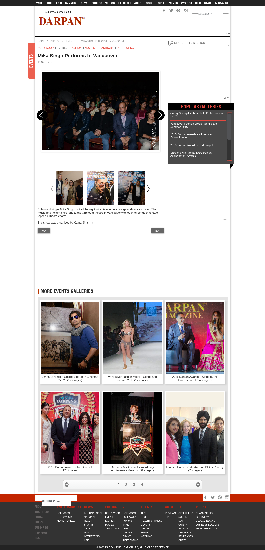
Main (181, 521)
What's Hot (44, 3)
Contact (40, 517)
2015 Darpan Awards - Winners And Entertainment (192, 136)
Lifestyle (124, 3)
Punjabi (127, 521)
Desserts (184, 532)
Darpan (127, 532)
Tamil (126, 524)
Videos (110, 3)
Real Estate (203, 3)
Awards (186, 3)
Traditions (105, 47)
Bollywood (46, 47)
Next (157, 230)
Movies (90, 47)
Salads (183, 528)
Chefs (182, 540)
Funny (127, 536)
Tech (87, 528)
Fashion (75, 47)
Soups (182, 517)
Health (88, 521)
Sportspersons (206, 528)
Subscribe (41, 527)
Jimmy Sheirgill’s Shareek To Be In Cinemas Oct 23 (197, 114)
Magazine (222, 3)
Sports (89, 524)
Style (144, 517)
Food (148, 3)
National (89, 517)
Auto (137, 3)
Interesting (125, 47)
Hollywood (64, 517)
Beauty (145, 524)
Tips (167, 517)
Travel (145, 532)
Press (39, 522)
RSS (37, 538)
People (160, 3)
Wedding (146, 536)
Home (41, 41)
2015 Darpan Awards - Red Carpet (191, 145)
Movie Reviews (66, 521)
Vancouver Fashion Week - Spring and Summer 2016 (194, 125)
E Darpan (41, 533)
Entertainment (67, 3)
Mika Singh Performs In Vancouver (103, 41)
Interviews (203, 517)
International (93, 513)
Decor (145, 528)
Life (86, 540)
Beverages (185, 536)
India (87, 532)
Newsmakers (204, 513)
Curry (182, 524)
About (39, 506)
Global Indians (205, 521)
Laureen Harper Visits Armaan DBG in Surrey (195, 468)
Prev (44, 230)
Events (173, 3)
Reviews (170, 513)
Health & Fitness (151, 521)
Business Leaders (207, 524)
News (84, 3)
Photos (96, 3)
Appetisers (185, 513)
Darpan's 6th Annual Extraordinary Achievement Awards (191, 154)
